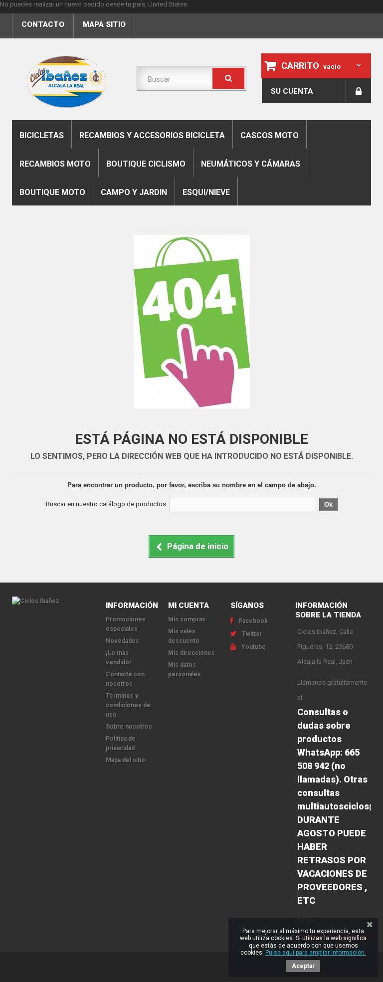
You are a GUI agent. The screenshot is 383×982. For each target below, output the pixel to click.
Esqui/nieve (206, 192)
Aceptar (303, 966)
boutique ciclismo (146, 164)
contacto (42, 24)
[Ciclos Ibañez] (51, 601)
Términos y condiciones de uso (128, 705)
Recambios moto (55, 164)
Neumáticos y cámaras (250, 164)
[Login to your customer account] (358, 90)
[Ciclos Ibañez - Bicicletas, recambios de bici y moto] (67, 82)
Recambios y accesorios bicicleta (152, 135)
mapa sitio (104, 24)
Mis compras (186, 619)
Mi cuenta (188, 605)
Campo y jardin (134, 192)
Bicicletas (41, 135)
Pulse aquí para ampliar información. (315, 952)
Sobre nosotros (129, 726)
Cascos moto (269, 135)
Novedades (122, 640)
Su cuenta (292, 91)
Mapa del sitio (125, 760)
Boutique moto (52, 192)
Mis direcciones (191, 652)
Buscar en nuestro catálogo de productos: (107, 504)
